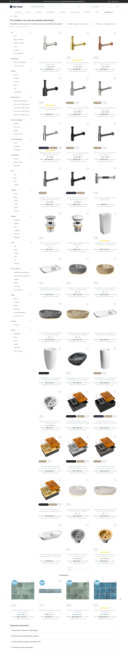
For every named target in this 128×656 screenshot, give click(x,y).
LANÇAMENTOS (108, 12)
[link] (115, 1)
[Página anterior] (66, 568)
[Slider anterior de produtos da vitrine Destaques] (8, 599)
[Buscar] (78, 7)
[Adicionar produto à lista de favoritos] (60, 33)
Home (11, 16)
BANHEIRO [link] (18, 12)
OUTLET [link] (97, 12)
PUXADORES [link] (87, 12)
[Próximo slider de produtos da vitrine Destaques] (120, 599)
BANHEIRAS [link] (62, 12)
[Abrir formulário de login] (108, 7)
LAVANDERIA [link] (38, 12)
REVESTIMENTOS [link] (50, 12)
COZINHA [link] (28, 12)
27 (85, 568)
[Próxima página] (89, 568)
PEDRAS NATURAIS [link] (74, 12)
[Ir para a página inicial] (16, 6)
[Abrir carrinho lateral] (117, 7)
